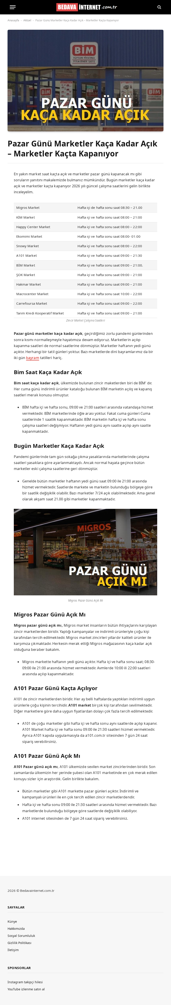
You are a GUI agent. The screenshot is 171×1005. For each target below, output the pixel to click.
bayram (32, 357)
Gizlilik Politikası (19, 943)
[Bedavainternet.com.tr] (85, 7)
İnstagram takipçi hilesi (25, 982)
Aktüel (27, 20)
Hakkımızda (16, 928)
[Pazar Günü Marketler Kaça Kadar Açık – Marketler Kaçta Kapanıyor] (85, 80)
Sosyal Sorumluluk (21, 936)
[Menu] (13, 7)
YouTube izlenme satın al (26, 989)
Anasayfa (13, 20)
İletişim (13, 950)
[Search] (159, 7)
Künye (12, 921)
